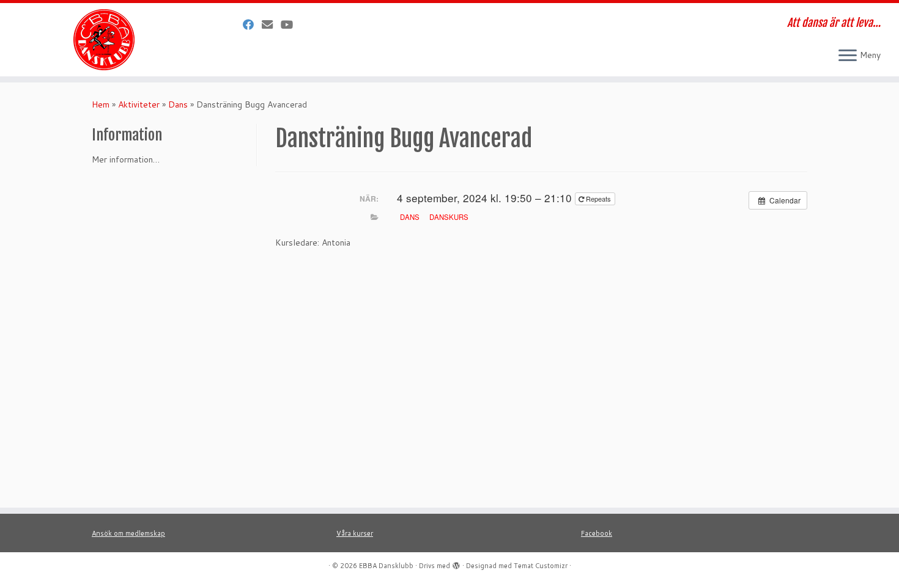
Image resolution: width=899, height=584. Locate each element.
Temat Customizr (541, 566)
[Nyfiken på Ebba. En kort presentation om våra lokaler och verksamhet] (291, 24)
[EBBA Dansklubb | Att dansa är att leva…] (103, 39)
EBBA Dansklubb (386, 566)
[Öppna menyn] (847, 56)
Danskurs (448, 217)
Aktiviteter (139, 104)
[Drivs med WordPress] (456, 563)
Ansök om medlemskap (128, 533)
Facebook (596, 533)
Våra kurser (354, 533)
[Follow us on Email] (271, 24)
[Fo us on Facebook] (252, 24)
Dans (178, 104)
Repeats (598, 198)
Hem (100, 104)
